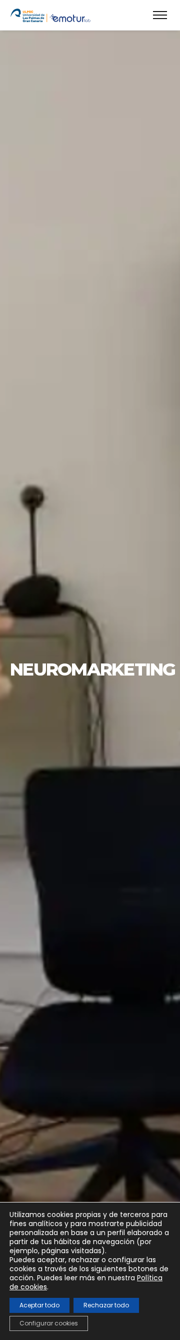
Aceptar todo (40, 1305)
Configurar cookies (49, 1323)
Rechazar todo (106, 1305)
